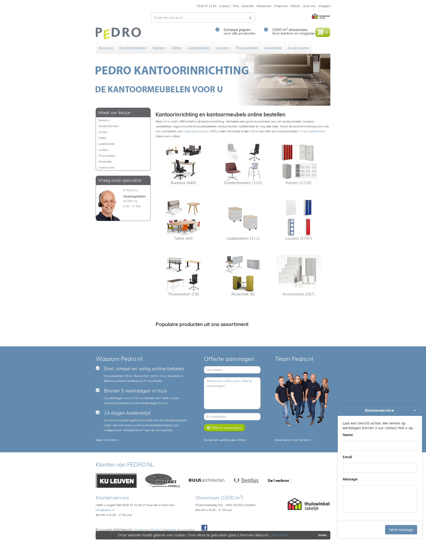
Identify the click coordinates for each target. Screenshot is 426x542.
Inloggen (324, 6)
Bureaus (105, 47)
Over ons (309, 6)
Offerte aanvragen (226, 427)
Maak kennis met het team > (294, 440)
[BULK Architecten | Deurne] (207, 480)
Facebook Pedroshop (204, 528)
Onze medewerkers (313, 131)
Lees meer (279, 535)
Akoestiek (273, 47)
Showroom (263, 6)
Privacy (155, 529)
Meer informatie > (107, 440)
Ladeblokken (198, 47)
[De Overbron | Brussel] (279, 480)
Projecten (281, 6)
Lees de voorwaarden (158, 430)
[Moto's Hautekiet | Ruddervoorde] (163, 480)
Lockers (223, 47)
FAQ (236, 6)
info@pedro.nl (105, 510)
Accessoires (298, 47)
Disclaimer (141, 529)
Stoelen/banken (133, 47)
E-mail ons (130, 190)
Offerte (295, 6)
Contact (224, 6)
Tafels (176, 47)
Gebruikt (248, 6)
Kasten (159, 47)
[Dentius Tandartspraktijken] (246, 480)
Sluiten (322, 535)
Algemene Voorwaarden (178, 529)
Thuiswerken (246, 47)
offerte (254, 131)
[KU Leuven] (116, 480)
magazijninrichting (196, 131)
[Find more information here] (380, 471)
